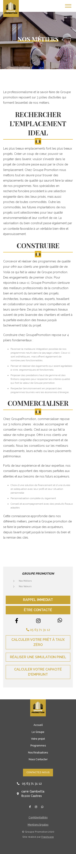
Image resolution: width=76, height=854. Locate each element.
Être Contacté (38, 610)
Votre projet (38, 738)
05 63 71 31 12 (39, 629)
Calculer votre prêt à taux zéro (38, 642)
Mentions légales (38, 824)
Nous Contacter (38, 759)
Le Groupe (38, 732)
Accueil (38, 725)
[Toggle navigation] (68, 6)
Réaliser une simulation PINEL (38, 657)
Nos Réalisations (38, 752)
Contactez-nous (38, 772)
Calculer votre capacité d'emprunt (38, 671)
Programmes (38, 745)
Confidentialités (38, 817)
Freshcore (47, 836)
